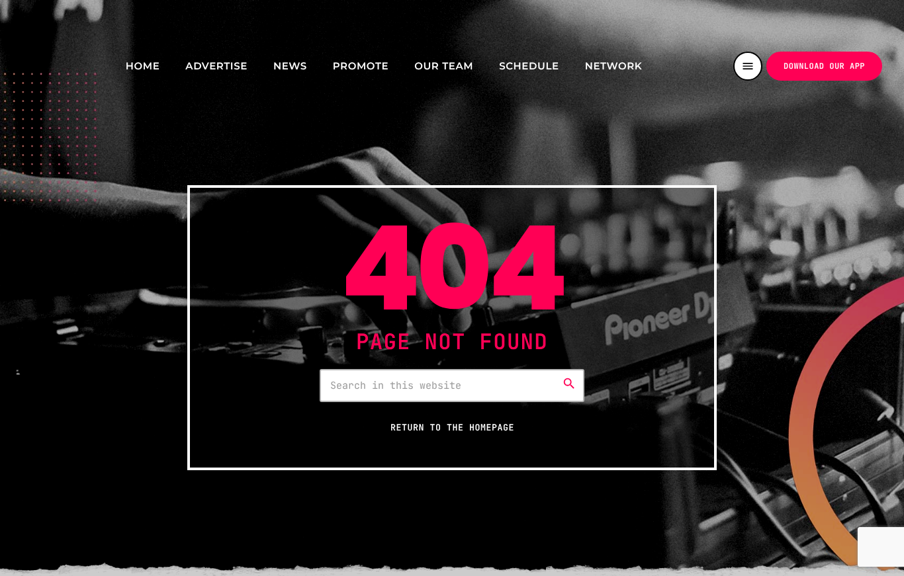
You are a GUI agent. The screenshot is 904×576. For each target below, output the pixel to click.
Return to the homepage (452, 427)
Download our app (824, 66)
